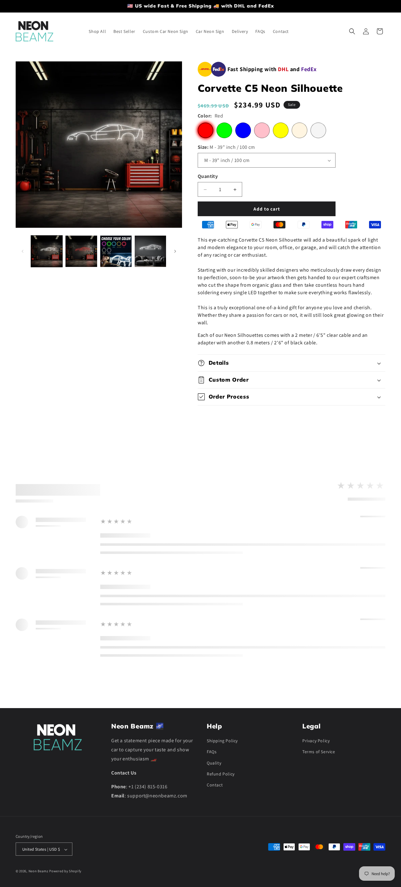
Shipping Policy (222, 741)
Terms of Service (318, 752)
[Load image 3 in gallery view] (116, 251)
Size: (226, 147)
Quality (214, 763)
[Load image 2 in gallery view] (81, 251)
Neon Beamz (39, 871)
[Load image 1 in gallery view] (46, 251)
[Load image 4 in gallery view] (150, 251)
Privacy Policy (316, 741)
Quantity (208, 176)
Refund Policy (221, 774)
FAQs (211, 752)
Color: (210, 115)
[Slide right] (175, 251)
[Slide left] (22, 251)
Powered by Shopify (65, 871)
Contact (215, 785)
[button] (352, 31)
